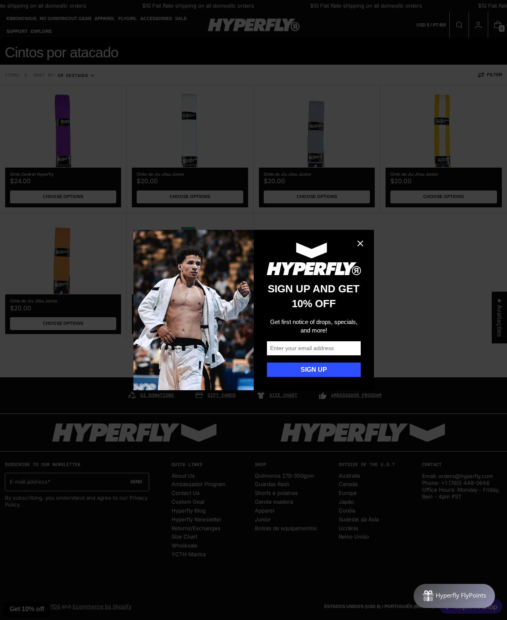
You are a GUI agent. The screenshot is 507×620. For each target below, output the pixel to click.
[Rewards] (454, 596)
